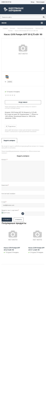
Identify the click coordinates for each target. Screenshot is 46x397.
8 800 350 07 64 (6, 2)
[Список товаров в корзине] (43, 10)
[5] (14, 95)
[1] (6, 95)
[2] (8, 95)
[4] (12, 95)
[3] (10, 95)
